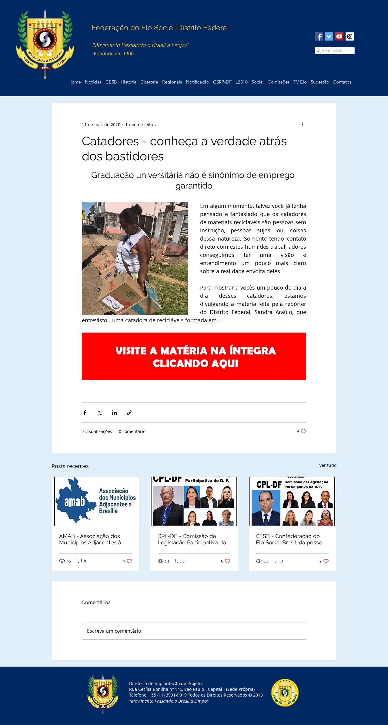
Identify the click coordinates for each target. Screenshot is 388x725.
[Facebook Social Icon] (319, 36)
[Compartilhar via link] (129, 412)
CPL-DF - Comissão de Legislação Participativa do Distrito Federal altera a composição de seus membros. (192, 539)
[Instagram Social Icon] (350, 36)
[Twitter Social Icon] (329, 36)
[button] (342, 81)
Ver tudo (327, 465)
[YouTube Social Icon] (339, 36)
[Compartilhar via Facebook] (85, 412)
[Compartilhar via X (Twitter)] (99, 412)
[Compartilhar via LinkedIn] (114, 412)
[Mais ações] (302, 124)
